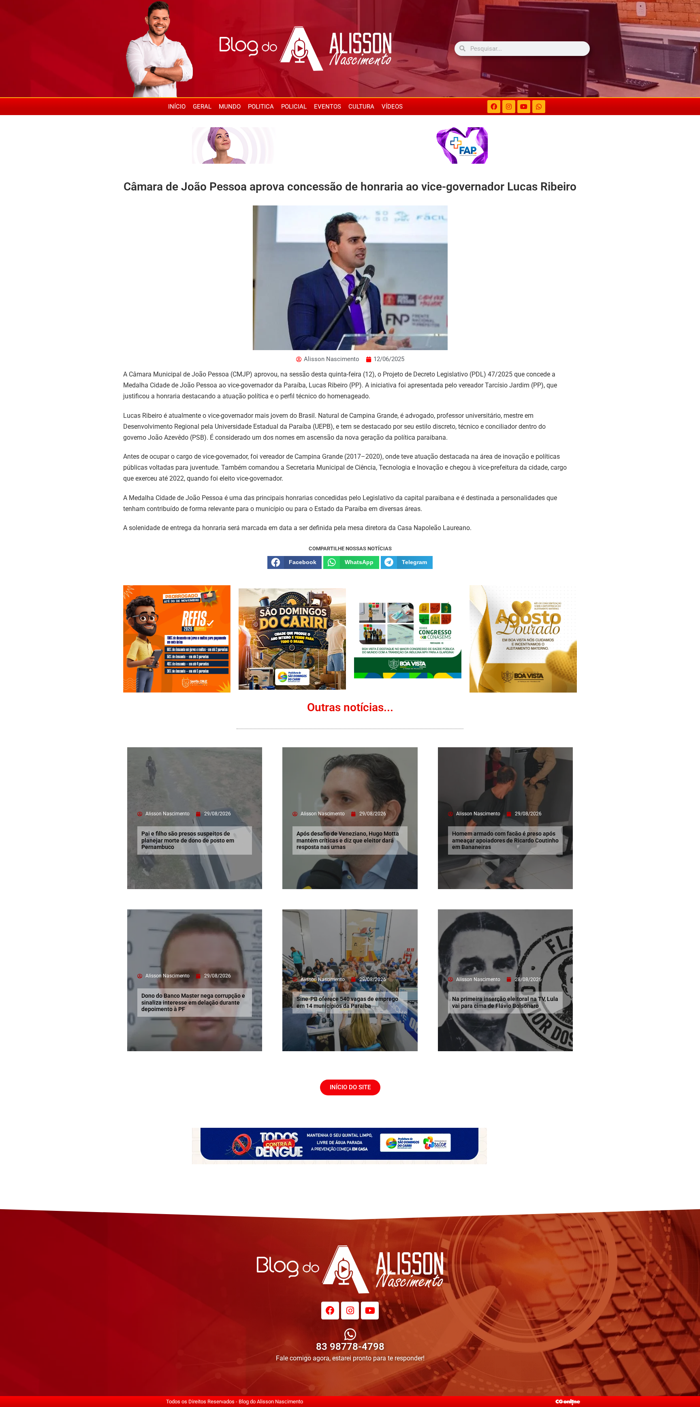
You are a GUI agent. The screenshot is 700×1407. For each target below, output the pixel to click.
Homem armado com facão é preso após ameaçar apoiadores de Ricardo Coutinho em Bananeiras (505, 840)
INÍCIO (177, 106)
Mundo (230, 106)
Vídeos (392, 106)
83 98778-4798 (350, 1346)
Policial (294, 106)
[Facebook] (493, 106)
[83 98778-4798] (350, 1334)
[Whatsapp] (538, 106)
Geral (202, 106)
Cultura (361, 106)
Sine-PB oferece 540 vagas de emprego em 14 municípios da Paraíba (347, 1002)
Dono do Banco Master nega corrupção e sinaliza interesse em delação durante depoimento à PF (193, 1002)
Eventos (327, 106)
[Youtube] (523, 106)
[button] (294, 562)
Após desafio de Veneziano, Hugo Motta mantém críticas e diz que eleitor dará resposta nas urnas (348, 840)
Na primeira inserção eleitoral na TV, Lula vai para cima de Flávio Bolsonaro (505, 1002)
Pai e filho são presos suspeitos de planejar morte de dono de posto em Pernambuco (187, 840)
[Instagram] (508, 106)
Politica (261, 106)
